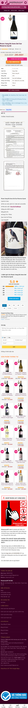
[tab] (14, 113)
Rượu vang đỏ (15, 73)
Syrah (13, 85)
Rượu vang (14, 10)
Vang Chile (21, 10)
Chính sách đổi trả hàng (6, 614)
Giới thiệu (3, 602)
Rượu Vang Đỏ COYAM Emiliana (7, 373)
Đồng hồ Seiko (4, 633)
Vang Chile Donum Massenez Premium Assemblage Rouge (20, 394)
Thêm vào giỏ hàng (17, 59)
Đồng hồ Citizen (4, 630)
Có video (9, 308)
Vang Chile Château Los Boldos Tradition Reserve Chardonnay (21, 373)
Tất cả (4, 305)
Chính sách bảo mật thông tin (8, 608)
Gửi (14, 346)
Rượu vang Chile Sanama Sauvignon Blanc (20, 484)
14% (13, 75)
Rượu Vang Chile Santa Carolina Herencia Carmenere (21, 439)
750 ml (14, 83)
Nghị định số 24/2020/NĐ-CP (14, 553)
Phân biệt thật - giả (5, 596)
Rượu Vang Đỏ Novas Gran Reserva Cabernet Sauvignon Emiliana (7, 461)
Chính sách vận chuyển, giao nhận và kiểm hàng (12, 611)
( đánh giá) (11, 49)
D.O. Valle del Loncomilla (18, 80)
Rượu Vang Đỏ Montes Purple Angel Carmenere (7, 416)
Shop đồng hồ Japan (6, 624)
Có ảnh (15, 308)
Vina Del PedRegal (16, 78)
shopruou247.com (9, 577)
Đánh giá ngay (14, 298)
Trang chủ (6, 10)
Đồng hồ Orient (4, 627)
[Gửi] (25, 7)
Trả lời (2, 319)
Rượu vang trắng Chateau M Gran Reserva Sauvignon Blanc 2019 (7, 439)
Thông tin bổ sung (7, 116)
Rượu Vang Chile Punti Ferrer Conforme (21, 416)
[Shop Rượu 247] (14, 2)
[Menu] (2, 2)
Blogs (2, 590)
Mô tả (3, 113)
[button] (25, 2)
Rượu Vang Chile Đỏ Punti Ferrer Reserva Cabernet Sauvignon (7, 484)
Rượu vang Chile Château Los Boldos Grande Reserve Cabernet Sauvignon (7, 394)
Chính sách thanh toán (6, 617)
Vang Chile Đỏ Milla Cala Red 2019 (20, 461)
